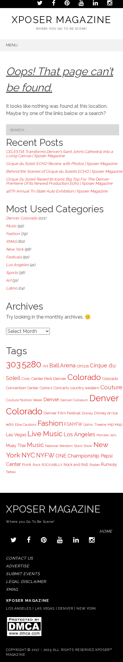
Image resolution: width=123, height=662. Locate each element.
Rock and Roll (76, 464)
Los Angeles (17, 265)
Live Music (44, 434)
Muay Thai (16, 445)
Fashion (13, 233)
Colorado (84, 377)
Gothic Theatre (95, 424)
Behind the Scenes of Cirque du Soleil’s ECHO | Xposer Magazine (64, 171)
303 (13, 364)
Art (8, 280)
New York (15, 249)
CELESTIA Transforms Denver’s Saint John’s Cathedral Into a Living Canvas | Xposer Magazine (59, 153)
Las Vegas (16, 434)
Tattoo (11, 472)
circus (83, 365)
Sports (12, 272)
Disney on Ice (106, 412)
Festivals (14, 257)
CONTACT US (19, 558)
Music (11, 226)
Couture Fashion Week (24, 400)
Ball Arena (62, 365)
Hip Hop (114, 424)
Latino (11, 288)
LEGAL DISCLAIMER (26, 581)
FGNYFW (73, 424)
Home (105, 531)
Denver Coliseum (74, 400)
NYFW (45, 455)
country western (84, 387)
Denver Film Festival (62, 412)
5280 (31, 364)
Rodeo (95, 465)
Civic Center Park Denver (43, 378)
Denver (51, 399)
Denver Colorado (21, 218)
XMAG (11, 241)
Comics (46, 388)
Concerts (61, 388)
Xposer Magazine (62, 19)
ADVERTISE (17, 566)
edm (10, 424)
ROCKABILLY (51, 465)
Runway (109, 464)
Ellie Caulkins (25, 424)
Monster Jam (106, 435)
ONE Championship (77, 456)
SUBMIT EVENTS (23, 574)
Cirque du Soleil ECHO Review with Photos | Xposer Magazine (61, 163)
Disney (87, 413)
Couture (111, 387)
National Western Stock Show (68, 446)
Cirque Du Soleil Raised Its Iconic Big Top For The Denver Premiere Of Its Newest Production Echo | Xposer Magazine (59, 181)
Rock (36, 465)
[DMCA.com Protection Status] (24, 636)
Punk (26, 464)
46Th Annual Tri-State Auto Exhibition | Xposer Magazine (56, 191)
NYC (28, 455)
